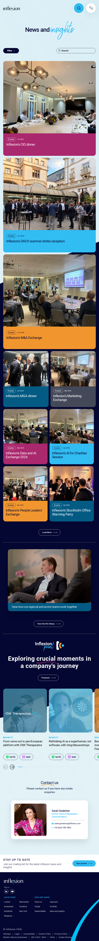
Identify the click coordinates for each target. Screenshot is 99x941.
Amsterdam (8, 906)
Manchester (24, 902)
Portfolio (53, 906)
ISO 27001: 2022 (38, 937)
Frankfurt (23, 906)
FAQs (52, 937)
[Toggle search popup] (78, 8)
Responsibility (40, 911)
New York (23, 911)
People (37, 906)
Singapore (8, 916)
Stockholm (8, 911)
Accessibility (29, 934)
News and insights (57, 911)
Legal (17, 934)
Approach (54, 902)
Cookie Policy (45, 934)
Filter (9, 50)
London (7, 902)
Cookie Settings (66, 937)
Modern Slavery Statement (15, 937)
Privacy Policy (61, 934)
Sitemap (7, 934)
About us (38, 902)
